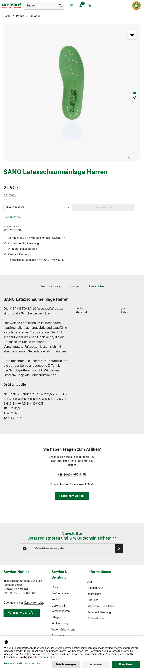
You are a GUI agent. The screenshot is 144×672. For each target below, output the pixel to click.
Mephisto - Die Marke (100, 606)
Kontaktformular (33, 602)
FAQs (54, 587)
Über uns (92, 600)
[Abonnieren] (119, 548)
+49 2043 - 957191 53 (72, 474)
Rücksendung (59, 623)
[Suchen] (60, 6)
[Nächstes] (136, 157)
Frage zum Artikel (72, 496)
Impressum (94, 593)
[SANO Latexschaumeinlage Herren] (72, 92)
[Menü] (71, 5)
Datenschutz (95, 588)
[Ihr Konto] (81, 5)
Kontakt (56, 599)
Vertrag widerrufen (21, 612)
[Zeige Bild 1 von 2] (134, 93)
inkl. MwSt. (10, 194)
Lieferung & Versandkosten (60, 608)
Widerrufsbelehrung (63, 629)
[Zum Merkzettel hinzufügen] (132, 35)
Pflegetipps (58, 617)
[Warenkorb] (90, 5)
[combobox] (40, 6)
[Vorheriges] (129, 157)
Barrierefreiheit (96, 618)
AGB (90, 581)
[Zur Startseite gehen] (11, 5)
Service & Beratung (99, 612)
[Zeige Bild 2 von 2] (134, 97)
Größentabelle (12, 217)
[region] (72, 92)
